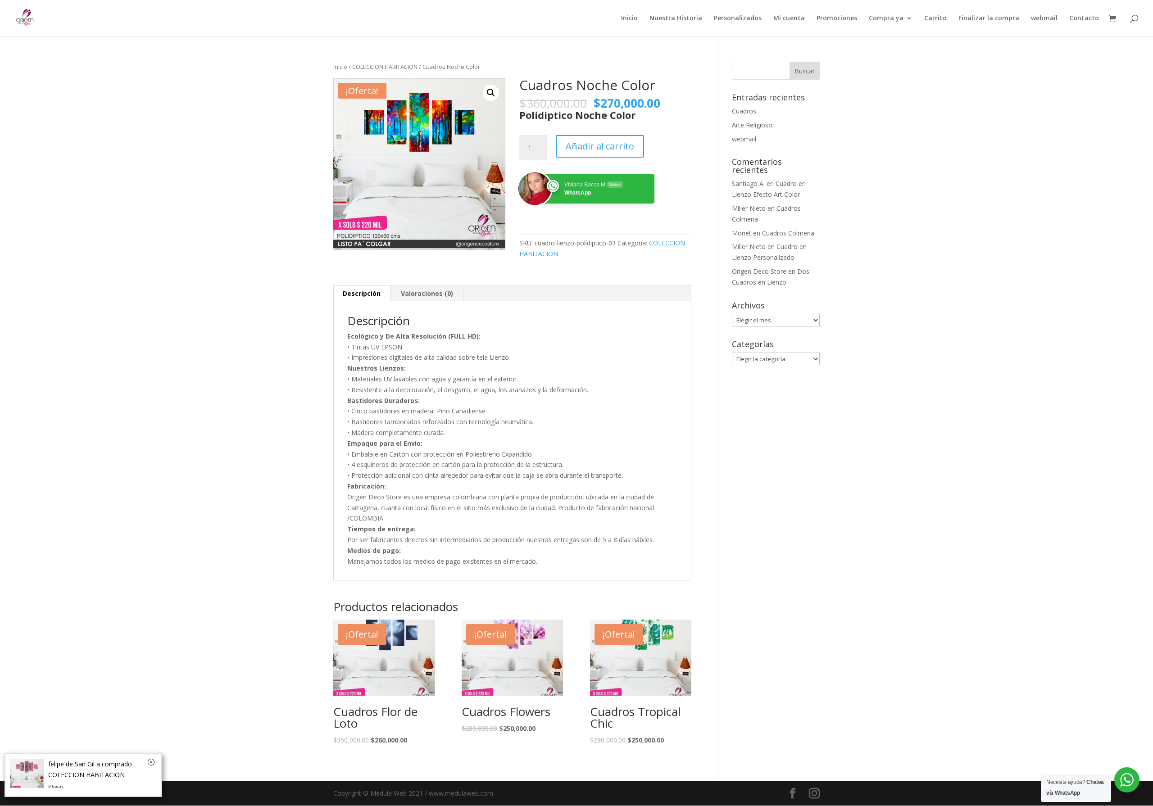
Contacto (1084, 18)
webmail (1044, 18)
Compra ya (886, 18)
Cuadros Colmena (788, 233)
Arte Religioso (752, 125)
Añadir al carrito (600, 146)
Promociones (837, 18)
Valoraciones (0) (427, 293)
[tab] (362, 293)
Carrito (935, 18)
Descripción (362, 293)
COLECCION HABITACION (385, 67)
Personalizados (738, 18)
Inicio (629, 18)
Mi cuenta (789, 18)
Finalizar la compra (988, 18)
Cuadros (744, 111)
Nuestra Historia (675, 18)
